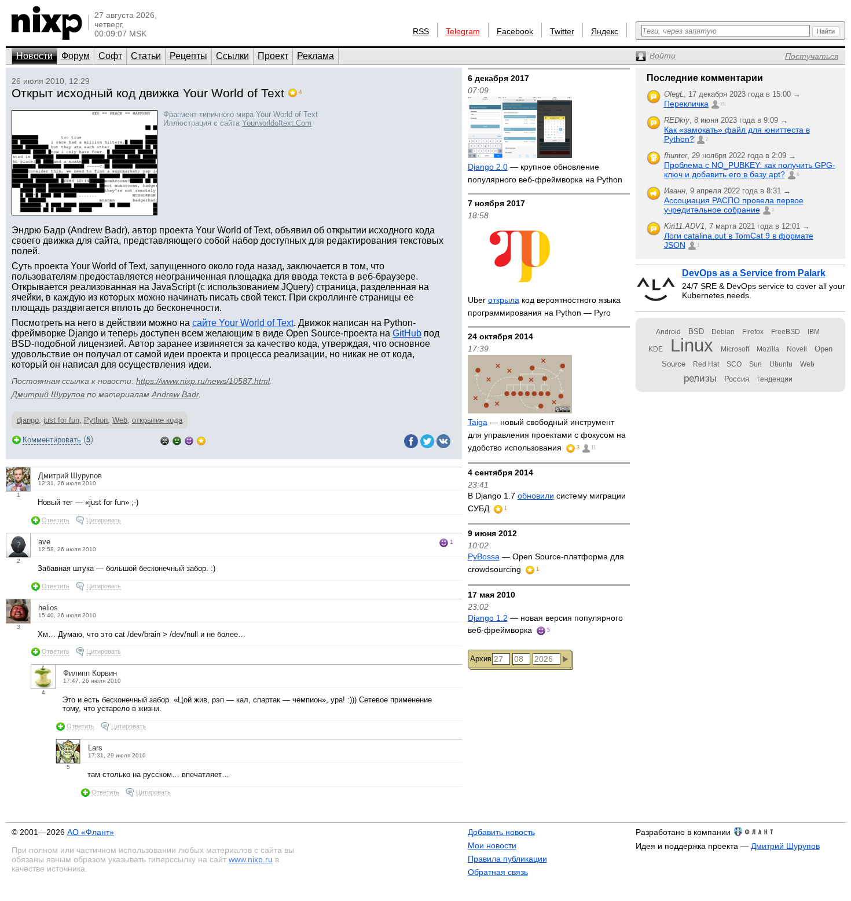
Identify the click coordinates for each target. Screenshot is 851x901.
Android (668, 331)
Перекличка (686, 103)
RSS (421, 31)
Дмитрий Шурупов (48, 394)
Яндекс (604, 31)
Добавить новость (501, 832)
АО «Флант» (90, 832)
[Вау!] (201, 439)
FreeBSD (785, 331)
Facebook (515, 31)
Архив (480, 658)
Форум (75, 56)
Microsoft (735, 349)
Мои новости (492, 845)
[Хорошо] (189, 439)
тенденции (775, 379)
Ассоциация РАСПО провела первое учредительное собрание (734, 205)
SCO (734, 364)
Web (119, 420)
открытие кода (157, 420)
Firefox (753, 331)
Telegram (463, 31)
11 (593, 447)
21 (722, 104)
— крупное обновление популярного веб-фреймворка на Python (545, 173)
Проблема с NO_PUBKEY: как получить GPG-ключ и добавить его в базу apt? (749, 169)
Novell (797, 349)
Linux (691, 345)
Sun (755, 364)
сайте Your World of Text (243, 323)
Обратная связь (498, 872)
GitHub (407, 333)
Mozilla (768, 349)
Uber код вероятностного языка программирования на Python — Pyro (544, 306)
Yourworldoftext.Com (276, 123)
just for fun (61, 420)
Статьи (146, 56)
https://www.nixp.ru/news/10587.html (203, 381)
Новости (34, 56)
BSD (696, 331)
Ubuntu (781, 364)
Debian (723, 331)
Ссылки (232, 56)
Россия (736, 379)
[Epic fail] (164, 439)
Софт (110, 56)
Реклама (315, 56)
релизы (700, 378)
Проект (273, 56)
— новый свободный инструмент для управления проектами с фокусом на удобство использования (547, 434)
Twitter (562, 31)
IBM (814, 331)
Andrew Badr (175, 394)
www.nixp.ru (251, 859)
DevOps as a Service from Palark (754, 273)
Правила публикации (507, 858)
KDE (655, 349)
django (28, 420)
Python (96, 420)
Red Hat (706, 364)
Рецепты (188, 56)
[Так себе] (177, 439)
